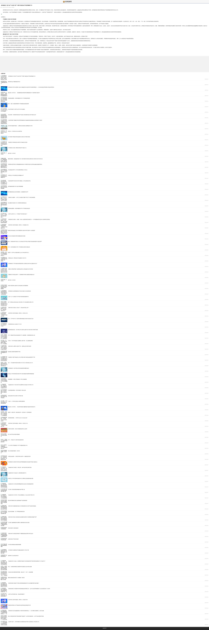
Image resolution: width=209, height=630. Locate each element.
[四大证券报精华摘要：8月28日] (104, 452)
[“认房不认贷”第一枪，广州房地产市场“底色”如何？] (104, 215)
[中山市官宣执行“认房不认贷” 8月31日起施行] (104, 110)
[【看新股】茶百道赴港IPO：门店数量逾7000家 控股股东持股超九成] (104, 276)
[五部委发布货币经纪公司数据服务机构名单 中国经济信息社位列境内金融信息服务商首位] (104, 165)
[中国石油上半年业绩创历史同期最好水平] (104, 176)
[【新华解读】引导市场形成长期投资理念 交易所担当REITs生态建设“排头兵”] (104, 265)
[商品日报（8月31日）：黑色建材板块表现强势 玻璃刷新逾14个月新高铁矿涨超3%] (104, 94)
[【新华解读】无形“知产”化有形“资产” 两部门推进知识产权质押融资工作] (104, 77)
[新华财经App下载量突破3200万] (104, 83)
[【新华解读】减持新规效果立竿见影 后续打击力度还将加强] (104, 292)
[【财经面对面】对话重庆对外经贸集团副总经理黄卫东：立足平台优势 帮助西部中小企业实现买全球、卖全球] (104, 590)
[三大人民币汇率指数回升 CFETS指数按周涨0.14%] (104, 446)
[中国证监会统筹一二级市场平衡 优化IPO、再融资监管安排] (104, 457)
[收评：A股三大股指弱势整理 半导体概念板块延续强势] (104, 105)
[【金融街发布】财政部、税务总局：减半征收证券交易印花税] (104, 468)
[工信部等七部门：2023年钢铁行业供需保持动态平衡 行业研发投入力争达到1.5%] (104, 623)
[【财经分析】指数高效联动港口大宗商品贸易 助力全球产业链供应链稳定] (104, 507)
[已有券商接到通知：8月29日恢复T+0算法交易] (104, 391)
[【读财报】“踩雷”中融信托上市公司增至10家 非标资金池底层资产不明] (104, 358)
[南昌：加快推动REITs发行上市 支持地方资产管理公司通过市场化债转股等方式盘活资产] (104, 243)
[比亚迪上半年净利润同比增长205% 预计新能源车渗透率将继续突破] (104, 375)
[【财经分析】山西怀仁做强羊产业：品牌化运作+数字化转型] (104, 347)
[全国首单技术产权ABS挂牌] (104, 540)
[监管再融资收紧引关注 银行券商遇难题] (104, 187)
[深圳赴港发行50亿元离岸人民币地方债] (104, 397)
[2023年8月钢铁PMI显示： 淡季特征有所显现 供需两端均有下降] (104, 127)
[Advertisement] (32, 64)
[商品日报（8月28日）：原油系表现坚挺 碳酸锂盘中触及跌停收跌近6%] (104, 408)
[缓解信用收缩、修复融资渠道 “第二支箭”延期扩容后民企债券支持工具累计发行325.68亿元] (104, 160)
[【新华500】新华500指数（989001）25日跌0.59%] (104, 601)
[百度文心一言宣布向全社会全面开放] (104, 132)
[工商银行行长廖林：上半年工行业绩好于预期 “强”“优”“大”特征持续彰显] (104, 198)
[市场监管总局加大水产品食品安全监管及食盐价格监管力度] (104, 606)
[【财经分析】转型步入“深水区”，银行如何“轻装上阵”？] (104, 309)
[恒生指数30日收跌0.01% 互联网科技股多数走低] (104, 204)
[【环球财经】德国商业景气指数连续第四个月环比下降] (104, 551)
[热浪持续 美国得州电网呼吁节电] (104, 353)
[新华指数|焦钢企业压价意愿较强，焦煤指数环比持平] (104, 193)
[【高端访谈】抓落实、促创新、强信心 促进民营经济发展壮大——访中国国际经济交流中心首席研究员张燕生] (104, 220)
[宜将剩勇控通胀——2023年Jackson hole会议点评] (104, 419)
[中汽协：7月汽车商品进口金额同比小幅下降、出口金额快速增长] (104, 342)
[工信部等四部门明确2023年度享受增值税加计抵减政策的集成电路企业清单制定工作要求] (104, 121)
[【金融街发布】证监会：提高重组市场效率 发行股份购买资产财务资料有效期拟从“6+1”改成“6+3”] (104, 562)
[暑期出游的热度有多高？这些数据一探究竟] (104, 579)
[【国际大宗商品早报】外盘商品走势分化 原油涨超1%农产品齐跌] (104, 270)
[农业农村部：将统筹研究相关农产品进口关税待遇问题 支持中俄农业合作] (104, 116)
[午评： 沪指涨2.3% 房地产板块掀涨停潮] (104, 441)
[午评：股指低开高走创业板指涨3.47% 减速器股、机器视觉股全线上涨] (104, 336)
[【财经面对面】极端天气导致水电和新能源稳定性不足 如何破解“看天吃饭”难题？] (104, 584)
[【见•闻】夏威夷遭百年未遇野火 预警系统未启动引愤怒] (104, 524)
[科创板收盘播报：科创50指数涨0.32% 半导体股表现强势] (104, 99)
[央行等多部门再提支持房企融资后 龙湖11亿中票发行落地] (104, 138)
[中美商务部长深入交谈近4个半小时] (104, 325)
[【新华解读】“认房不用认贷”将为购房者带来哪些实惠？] (104, 369)
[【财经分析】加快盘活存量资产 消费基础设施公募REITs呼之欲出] (104, 535)
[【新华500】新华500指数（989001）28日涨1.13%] (104, 424)
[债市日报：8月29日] (104, 281)
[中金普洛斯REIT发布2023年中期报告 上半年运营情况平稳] (104, 182)
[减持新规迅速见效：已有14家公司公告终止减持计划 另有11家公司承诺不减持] (104, 331)
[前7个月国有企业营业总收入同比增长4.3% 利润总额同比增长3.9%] (104, 303)
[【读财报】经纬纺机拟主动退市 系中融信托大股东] (104, 143)
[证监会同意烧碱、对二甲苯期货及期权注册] (104, 513)
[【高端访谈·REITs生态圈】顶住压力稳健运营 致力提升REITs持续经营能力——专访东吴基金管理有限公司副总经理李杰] (104, 88)
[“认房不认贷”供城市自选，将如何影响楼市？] (104, 595)
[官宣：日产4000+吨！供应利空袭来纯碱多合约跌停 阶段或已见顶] (104, 320)
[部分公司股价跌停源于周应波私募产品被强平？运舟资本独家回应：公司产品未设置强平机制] (104, 617)
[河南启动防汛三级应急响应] (104, 529)
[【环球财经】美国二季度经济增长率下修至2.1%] (104, 149)
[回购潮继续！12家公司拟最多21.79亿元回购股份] (104, 380)
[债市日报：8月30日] (104, 154)
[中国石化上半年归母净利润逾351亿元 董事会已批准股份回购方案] (104, 479)
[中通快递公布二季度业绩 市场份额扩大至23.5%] (104, 259)
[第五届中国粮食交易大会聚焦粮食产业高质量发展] (104, 502)
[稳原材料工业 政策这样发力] (104, 557)
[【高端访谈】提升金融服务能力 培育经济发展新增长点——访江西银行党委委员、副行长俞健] (104, 612)
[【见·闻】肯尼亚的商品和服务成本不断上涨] (104, 490)
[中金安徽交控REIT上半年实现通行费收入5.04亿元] (104, 171)
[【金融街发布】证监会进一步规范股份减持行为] (104, 474)
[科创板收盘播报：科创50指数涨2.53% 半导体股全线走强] (104, 209)
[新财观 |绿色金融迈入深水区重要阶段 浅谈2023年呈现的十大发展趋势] (104, 231)
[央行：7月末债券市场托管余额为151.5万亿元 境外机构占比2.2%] (104, 364)
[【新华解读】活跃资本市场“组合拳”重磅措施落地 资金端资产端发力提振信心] (104, 463)
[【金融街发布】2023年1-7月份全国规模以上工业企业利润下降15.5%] (104, 496)
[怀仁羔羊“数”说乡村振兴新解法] (104, 435)
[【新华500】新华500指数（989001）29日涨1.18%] (104, 314)
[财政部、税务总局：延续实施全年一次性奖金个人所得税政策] (104, 413)
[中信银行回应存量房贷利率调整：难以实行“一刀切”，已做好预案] (104, 573)
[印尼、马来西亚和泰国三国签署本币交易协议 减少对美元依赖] (104, 568)
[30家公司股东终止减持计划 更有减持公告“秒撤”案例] (104, 287)
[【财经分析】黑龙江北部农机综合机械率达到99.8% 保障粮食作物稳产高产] (104, 518)
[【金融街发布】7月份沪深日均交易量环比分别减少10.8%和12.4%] (104, 386)
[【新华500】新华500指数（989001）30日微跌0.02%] (104, 226)
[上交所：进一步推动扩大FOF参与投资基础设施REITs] (104, 298)
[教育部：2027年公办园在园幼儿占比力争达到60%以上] (104, 254)
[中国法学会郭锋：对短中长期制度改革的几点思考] (104, 430)
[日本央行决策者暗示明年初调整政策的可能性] (104, 237)
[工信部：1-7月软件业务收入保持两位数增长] (104, 402)
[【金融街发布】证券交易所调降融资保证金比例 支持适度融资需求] (104, 485)
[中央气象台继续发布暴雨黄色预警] (104, 546)
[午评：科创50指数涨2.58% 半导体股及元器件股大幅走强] (104, 248)
